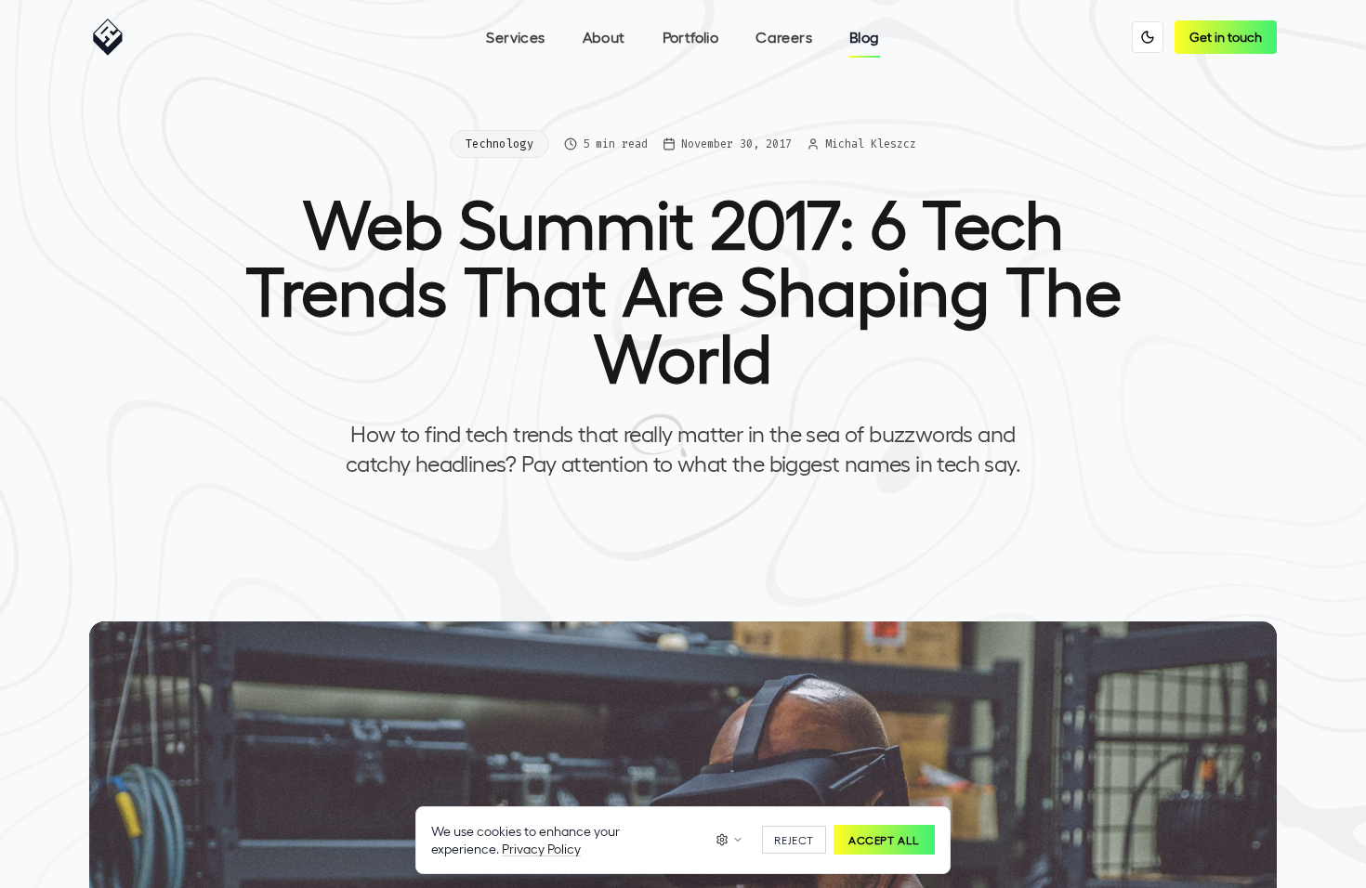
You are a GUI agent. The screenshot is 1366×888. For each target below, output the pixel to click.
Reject (794, 839)
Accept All (884, 839)
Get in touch (1225, 37)
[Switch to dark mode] (1147, 37)
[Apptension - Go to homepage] (112, 37)
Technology (499, 144)
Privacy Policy (541, 848)
